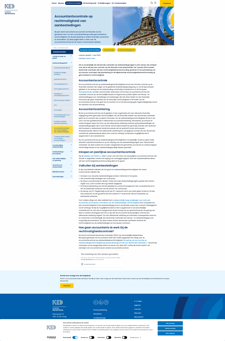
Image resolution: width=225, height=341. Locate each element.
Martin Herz (90, 58)
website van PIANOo (92, 156)
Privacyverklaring (100, 310)
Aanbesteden (59, 52)
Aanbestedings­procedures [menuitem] (58, 153)
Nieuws (61, 3)
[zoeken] (152, 3)
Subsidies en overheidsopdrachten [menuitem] (61, 95)
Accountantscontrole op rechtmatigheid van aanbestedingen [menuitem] (61, 130)
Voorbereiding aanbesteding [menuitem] (57, 146)
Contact (137, 309)
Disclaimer (97, 314)
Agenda (137, 305)
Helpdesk (66, 286)
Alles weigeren (170, 333)
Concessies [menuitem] (58, 110)
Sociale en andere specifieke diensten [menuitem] (60, 122)
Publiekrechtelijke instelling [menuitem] (60, 73)
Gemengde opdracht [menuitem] (61, 89)
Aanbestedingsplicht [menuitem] (59, 63)
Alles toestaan (170, 323)
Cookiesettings (99, 318)
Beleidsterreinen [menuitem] (58, 172)
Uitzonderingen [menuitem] (57, 177)
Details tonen (134, 337)
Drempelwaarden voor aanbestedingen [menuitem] (62, 116)
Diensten (137, 313)
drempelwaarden (86, 92)
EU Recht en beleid (73, 3)
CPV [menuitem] (55, 105)
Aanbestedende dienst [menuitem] (62, 68)
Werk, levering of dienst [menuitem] (62, 100)
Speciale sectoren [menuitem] (60, 79)
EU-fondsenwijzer (119, 3)
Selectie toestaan (170, 328)
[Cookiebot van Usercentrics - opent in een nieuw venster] (51, 337)
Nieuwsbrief (138, 317)
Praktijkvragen (104, 3)
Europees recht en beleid (90, 50)
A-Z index (138, 301)
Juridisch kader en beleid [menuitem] (59, 57)
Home (54, 3)
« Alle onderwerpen (60, 48)
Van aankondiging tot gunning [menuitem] (59, 159)
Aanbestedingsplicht (126, 50)
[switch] (91, 337)
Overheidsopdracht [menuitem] (61, 84)
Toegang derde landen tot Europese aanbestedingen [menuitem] (62, 138)
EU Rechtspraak (89, 3)
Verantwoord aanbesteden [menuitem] (57, 166)
